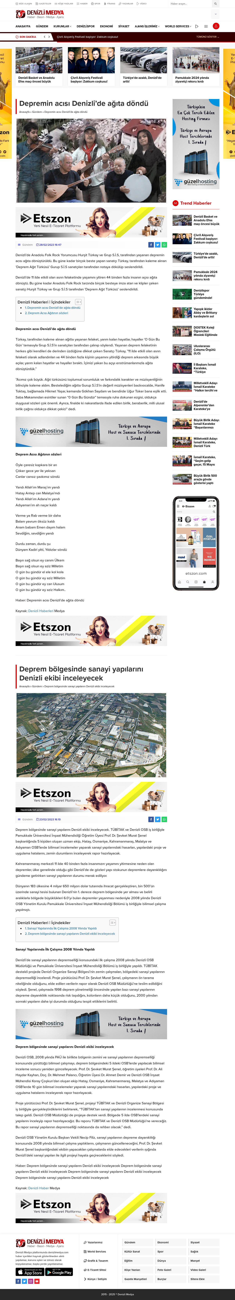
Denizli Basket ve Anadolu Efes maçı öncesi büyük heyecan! (36, 81)
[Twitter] (24, 1281)
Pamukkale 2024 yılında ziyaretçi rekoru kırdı (192, 79)
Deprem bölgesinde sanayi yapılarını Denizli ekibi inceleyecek (71, 934)
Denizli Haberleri (40, 611)
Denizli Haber (38, 1188)
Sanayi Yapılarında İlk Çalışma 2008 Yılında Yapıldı (62, 928)
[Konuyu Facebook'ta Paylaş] (151, 245)
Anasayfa (24, 111)
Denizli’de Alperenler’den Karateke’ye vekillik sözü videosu (204, 409)
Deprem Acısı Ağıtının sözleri (48, 313)
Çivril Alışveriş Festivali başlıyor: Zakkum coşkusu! (89, 79)
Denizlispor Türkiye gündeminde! (203, 294)
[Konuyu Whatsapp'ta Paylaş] (164, 245)
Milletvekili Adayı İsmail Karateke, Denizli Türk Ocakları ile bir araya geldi (205, 446)
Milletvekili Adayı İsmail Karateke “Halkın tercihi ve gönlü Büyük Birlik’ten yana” (205, 390)
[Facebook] (18, 1281)
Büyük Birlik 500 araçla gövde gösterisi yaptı (205, 479)
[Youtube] (36, 1281)
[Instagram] (30, 1281)
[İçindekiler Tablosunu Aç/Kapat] (76, 302)
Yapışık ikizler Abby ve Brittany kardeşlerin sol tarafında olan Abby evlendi (205, 316)
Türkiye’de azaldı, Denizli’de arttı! (77, 37)
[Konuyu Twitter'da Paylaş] (157, 245)
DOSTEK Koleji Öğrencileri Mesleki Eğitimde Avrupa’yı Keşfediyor (205, 335)
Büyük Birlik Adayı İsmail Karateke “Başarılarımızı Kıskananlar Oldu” (206, 425)
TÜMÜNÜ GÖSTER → (207, 36)
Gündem (37, 111)
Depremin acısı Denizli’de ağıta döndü (53, 308)
